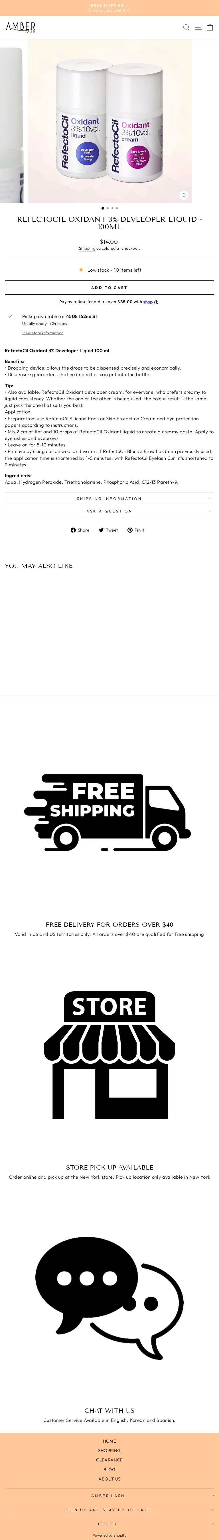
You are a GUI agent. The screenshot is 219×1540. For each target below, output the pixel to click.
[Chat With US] (109, 1298)
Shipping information (109, 498)
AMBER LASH (108, 1495)
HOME (109, 1441)
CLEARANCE (109, 1460)
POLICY (108, 1523)
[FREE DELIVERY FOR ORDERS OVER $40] (109, 812)
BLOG (110, 1469)
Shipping (87, 248)
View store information (43, 333)
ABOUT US (109, 1479)
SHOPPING (109, 1450)
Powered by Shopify (109, 1535)
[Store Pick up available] (109, 1055)
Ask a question (109, 511)
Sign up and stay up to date (108, 1510)
